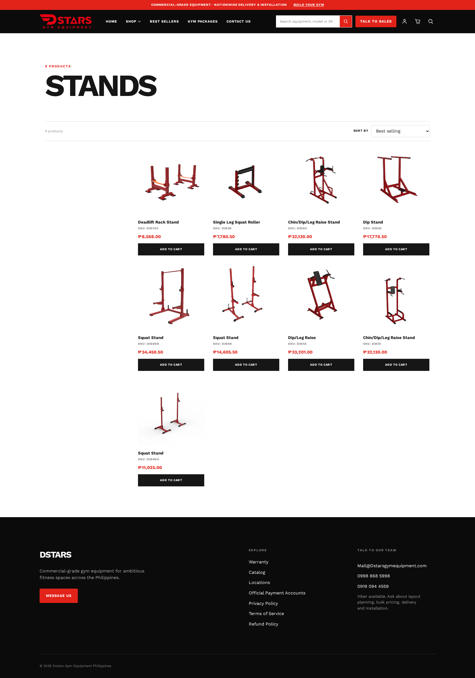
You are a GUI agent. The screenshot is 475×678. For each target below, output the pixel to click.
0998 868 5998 (373, 575)
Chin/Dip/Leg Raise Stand (314, 222)
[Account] (404, 21)
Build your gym (309, 5)
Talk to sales (376, 21)
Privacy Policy (263, 603)
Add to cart (171, 249)
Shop (131, 21)
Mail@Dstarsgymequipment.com (392, 565)
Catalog (257, 572)
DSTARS (55, 554)
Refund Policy (263, 624)
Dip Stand (373, 222)
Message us (59, 596)
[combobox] (307, 21)
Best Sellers (164, 21)
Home (111, 21)
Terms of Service (266, 613)
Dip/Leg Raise (302, 337)
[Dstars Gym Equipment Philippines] (66, 21)
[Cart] (417, 21)
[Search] (346, 21)
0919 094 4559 (373, 586)
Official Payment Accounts (277, 593)
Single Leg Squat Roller (236, 222)
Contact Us (239, 21)
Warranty (258, 561)
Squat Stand (150, 337)
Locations (259, 582)
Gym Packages (203, 21)
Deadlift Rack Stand (158, 222)
